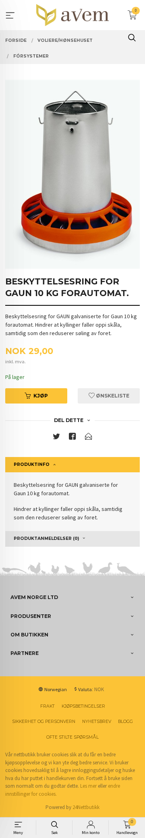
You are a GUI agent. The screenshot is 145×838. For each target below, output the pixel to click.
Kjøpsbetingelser (83, 706)
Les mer (88, 785)
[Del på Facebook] (72, 438)
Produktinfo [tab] (32, 464)
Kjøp (40, 396)
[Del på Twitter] (56, 438)
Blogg (125, 721)
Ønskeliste (112, 396)
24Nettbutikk (85, 807)
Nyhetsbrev (96, 721)
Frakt (47, 706)
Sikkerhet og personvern (43, 721)
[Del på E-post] (88, 438)
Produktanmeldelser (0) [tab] (46, 538)
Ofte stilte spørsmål (72, 737)
